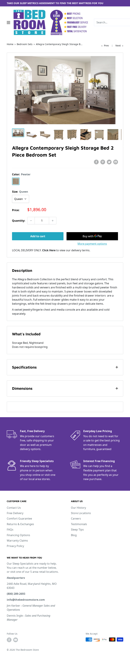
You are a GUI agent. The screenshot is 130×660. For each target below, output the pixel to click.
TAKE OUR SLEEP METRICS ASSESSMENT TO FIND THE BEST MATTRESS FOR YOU (55, 3)
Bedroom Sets (24, 44)
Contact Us (14, 508)
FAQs (10, 529)
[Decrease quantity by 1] (31, 220)
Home (10, 44)
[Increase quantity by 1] (52, 220)
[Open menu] (8, 22)
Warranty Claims (17, 540)
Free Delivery (15, 513)
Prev (106, 45)
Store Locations (81, 513)
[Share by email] (115, 162)
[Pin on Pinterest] (102, 162)
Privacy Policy (15, 546)
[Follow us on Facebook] (9, 639)
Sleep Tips (77, 529)
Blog (74, 535)
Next (118, 45)
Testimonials (79, 524)
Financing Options (18, 535)
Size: (20, 192)
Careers (76, 518)
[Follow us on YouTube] (15, 639)
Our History (78, 508)
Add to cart (37, 236)
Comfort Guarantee (19, 518)
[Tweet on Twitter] (109, 162)
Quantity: (18, 220)
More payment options (92, 244)
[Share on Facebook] (96, 162)
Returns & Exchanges (20, 524)
